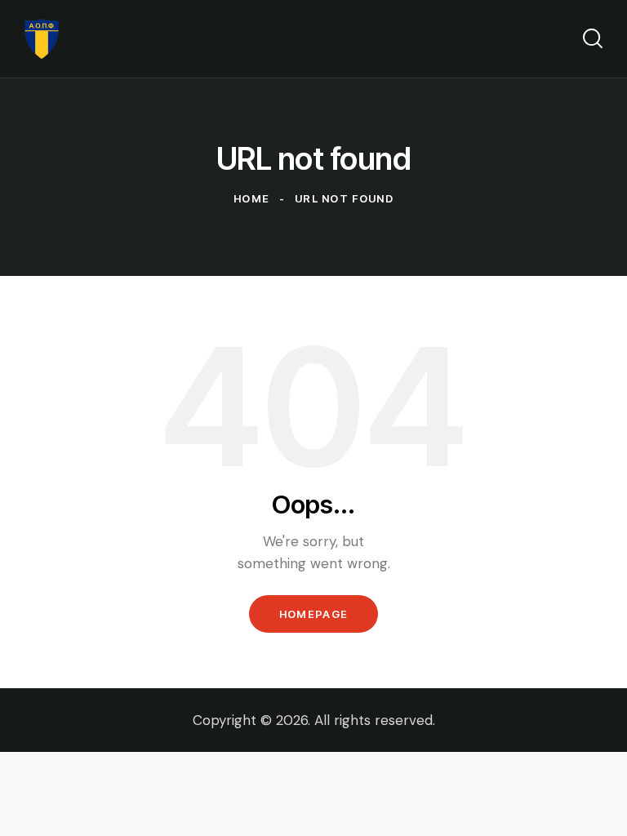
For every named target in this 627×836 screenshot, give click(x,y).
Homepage (313, 613)
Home (251, 198)
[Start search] (592, 38)
